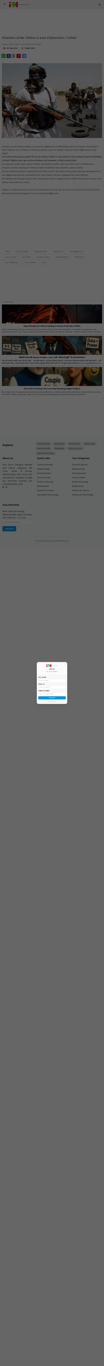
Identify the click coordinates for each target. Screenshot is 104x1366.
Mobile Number (44, 690)
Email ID (41, 684)
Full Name (42, 677)
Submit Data (52, 697)
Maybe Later (52, 701)
